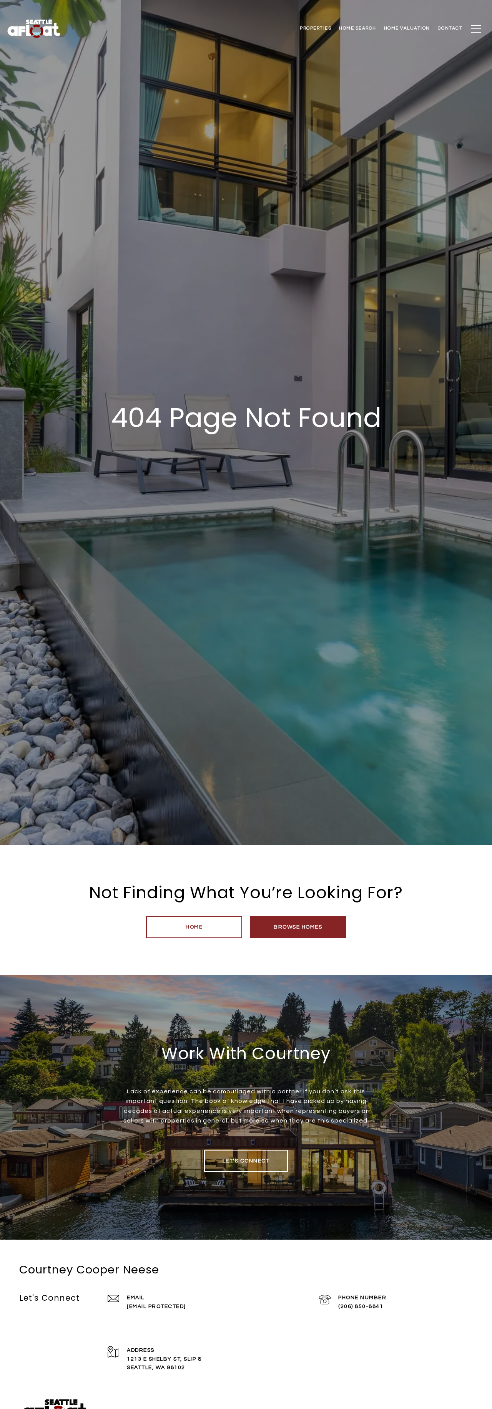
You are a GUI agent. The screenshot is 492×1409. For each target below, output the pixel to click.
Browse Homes (298, 927)
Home (194, 927)
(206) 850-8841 (360, 1306)
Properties (315, 28)
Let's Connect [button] (246, 1161)
